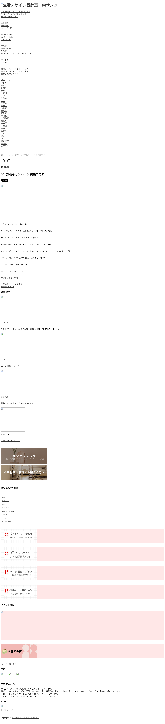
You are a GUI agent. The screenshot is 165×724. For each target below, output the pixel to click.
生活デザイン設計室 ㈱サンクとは (15, 12)
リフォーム (5, 501)
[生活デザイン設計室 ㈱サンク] (29, 5)
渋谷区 (4, 108)
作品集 (4, 46)
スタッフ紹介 (7, 28)
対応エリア (6, 80)
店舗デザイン (6, 514)
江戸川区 (5, 93)
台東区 (5, 121)
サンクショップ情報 (9, 278)
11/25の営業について (10, 366)
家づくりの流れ (7, 35)
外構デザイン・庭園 (8, 511)
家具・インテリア (7, 521)
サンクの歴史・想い (9, 17)
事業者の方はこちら (9, 74)
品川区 (4, 106)
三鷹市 (4, 144)
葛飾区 (4, 98)
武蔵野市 (7, 141)
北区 (3, 101)
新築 (3, 497)
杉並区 (4, 113)
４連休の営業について (10, 441)
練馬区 (4, 131)
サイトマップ (7, 710)
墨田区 (4, 116)
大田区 (4, 96)
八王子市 (5, 146)
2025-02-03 (34, 329)
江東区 (4, 103)
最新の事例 (6, 49)
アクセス (5, 60)
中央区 (4, 123)
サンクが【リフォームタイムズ (15, 329)
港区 (3, 136)
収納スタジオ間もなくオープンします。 (18, 403)
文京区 (4, 134)
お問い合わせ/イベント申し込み (15, 69)
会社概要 (5, 23)
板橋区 (4, 90)
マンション (5, 507)
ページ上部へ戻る (8, 664)
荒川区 (5, 88)
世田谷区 (5, 118)
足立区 (4, 85)
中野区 (4, 83)
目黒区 (4, 139)
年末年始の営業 (7, 287)
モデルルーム (6, 518)
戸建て (4, 504)
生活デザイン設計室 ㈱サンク (25, 718)
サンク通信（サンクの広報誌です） (16, 54)
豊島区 (4, 128)
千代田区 (5, 126)
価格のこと (6, 40)
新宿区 (4, 111)
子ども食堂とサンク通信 (11, 284)
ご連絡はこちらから (46, 696)
